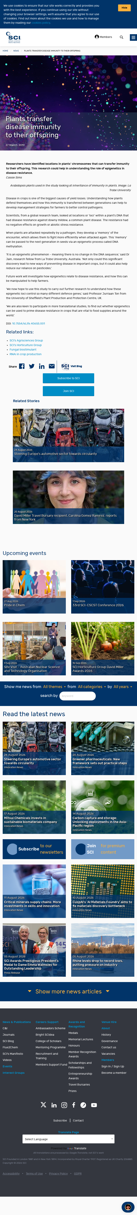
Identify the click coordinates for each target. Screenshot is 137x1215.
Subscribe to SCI (68, 378)
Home (5, 51)
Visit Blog (76, 366)
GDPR (78, 1173)
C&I (5, 1028)
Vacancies (108, 1053)
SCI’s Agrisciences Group (26, 340)
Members (105, 37)
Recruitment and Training (47, 1056)
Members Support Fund (51, 1064)
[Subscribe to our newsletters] (12, 849)
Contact (78, 1120)
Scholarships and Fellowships (80, 1065)
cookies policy (41, 22)
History (106, 1034)
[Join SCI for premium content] (81, 849)
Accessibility (11, 1173)
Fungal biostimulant (23, 349)
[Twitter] (43, 1106)
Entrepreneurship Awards (80, 1076)
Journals (8, 1034)
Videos (7, 1060)
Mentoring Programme (51, 1047)
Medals (73, 1033)
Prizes (72, 1091)
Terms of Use (34, 1173)
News (16, 51)
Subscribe (60, 1120)
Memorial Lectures (80, 1039)
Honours (74, 1045)
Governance (110, 1041)
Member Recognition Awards (82, 1054)
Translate (80, 1148)
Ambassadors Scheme (50, 1028)
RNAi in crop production (26, 354)
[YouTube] (94, 1105)
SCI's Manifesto (13, 1053)
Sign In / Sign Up (113, 1066)
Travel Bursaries (79, 1084)
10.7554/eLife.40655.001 (28, 323)
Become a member (114, 1072)
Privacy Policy (58, 1173)
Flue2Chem (10, 1047)
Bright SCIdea (45, 1034)
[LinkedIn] (54, 1105)
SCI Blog (8, 1041)
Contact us (109, 1047)
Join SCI (68, 391)
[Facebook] (73, 1105)
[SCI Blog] (83, 1105)
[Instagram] (64, 1105)
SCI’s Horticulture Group (26, 345)
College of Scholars (48, 1041)
